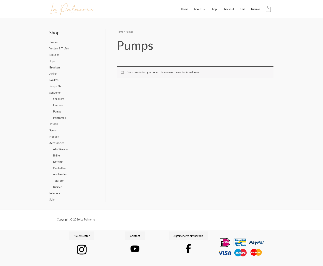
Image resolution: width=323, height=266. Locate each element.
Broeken (54, 67)
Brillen (57, 155)
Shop (214, 9)
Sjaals (53, 130)
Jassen (53, 42)
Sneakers (58, 98)
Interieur (54, 193)
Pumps (57, 111)
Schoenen (55, 92)
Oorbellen (59, 168)
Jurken (53, 73)
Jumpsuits (55, 86)
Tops (52, 61)
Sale (52, 199)
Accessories (56, 143)
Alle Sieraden (61, 149)
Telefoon (58, 180)
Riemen (57, 187)
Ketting (58, 161)
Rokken (54, 80)
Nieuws (255, 9)
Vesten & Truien (59, 48)
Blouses (54, 54)
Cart (242, 9)
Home (184, 9)
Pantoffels (60, 117)
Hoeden (54, 136)
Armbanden (60, 174)
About (198, 9)
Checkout (228, 9)
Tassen (53, 124)
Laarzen (58, 105)
